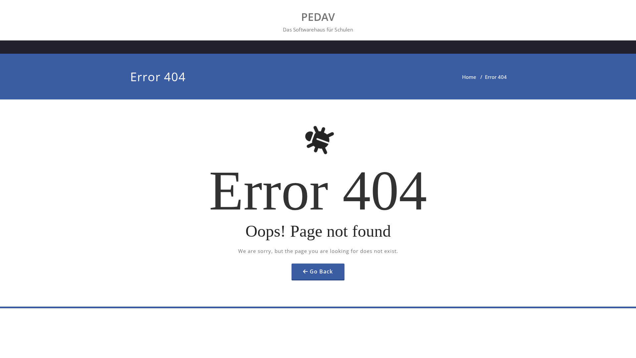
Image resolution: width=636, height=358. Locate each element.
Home (469, 77)
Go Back (321, 271)
